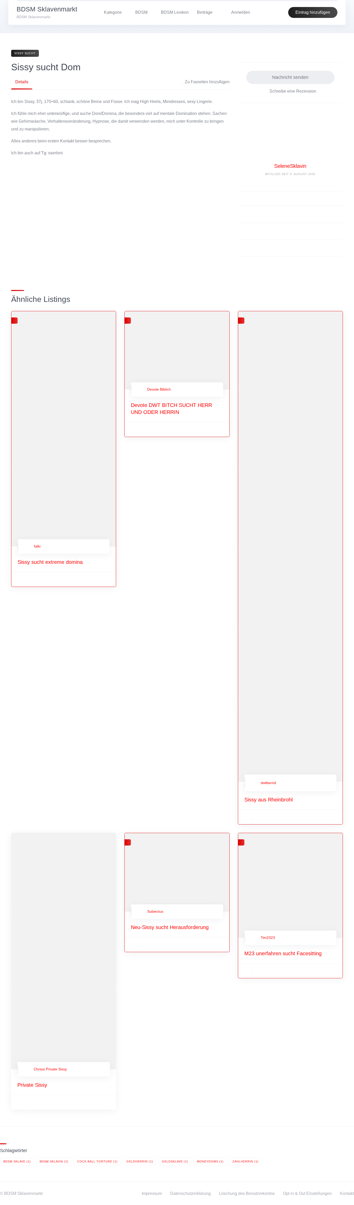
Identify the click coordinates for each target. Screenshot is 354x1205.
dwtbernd (268, 783)
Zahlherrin (245, 1161)
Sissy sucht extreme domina (50, 562)
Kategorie (113, 12)
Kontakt (347, 1193)
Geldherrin (139, 1161)
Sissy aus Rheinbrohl (268, 799)
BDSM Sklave (17, 1161)
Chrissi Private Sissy (50, 1069)
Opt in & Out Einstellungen (307, 1193)
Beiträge (205, 12)
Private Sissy (32, 1085)
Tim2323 (268, 938)
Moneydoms (210, 1161)
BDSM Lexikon (175, 12)
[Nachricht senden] (335, 199)
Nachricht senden (290, 77)
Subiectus (155, 911)
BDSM (141, 12)
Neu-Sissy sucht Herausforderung (170, 927)
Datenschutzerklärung (190, 1193)
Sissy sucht (25, 53)
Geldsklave (175, 1161)
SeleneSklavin (290, 166)
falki (37, 546)
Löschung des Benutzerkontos (247, 1193)
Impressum (152, 1193)
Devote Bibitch (159, 389)
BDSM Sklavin (54, 1161)
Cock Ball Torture (97, 1161)
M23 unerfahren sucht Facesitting (283, 953)
